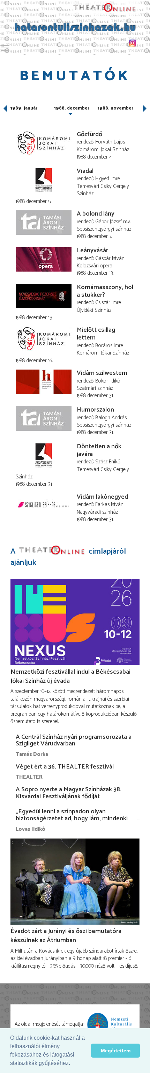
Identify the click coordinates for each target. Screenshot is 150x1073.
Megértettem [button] (115, 1050)
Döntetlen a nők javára (99, 450)
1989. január (23, 108)
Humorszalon (95, 410)
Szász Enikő (107, 461)
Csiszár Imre (108, 302)
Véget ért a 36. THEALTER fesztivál (65, 767)
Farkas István (109, 504)
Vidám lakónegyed (102, 497)
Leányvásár (92, 250)
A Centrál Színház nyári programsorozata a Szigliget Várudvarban (74, 740)
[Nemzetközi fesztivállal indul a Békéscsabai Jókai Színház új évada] (75, 622)
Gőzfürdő (89, 134)
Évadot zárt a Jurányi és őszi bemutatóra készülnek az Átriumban (65, 936)
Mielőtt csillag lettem (96, 334)
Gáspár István (110, 258)
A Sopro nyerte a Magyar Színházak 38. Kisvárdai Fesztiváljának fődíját (68, 793)
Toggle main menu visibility (5, 47)
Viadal (85, 171)
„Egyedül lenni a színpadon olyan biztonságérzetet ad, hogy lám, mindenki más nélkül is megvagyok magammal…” (72, 818)
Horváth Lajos (110, 142)
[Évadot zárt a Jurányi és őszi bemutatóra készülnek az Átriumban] (75, 881)
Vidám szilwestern (102, 373)
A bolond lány (95, 214)
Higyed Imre (107, 178)
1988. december (71, 108)
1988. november (115, 108)
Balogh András (111, 417)
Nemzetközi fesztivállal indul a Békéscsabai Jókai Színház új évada (70, 676)
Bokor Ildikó (107, 381)
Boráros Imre (109, 345)
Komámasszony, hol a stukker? (105, 291)
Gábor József (108, 221)
